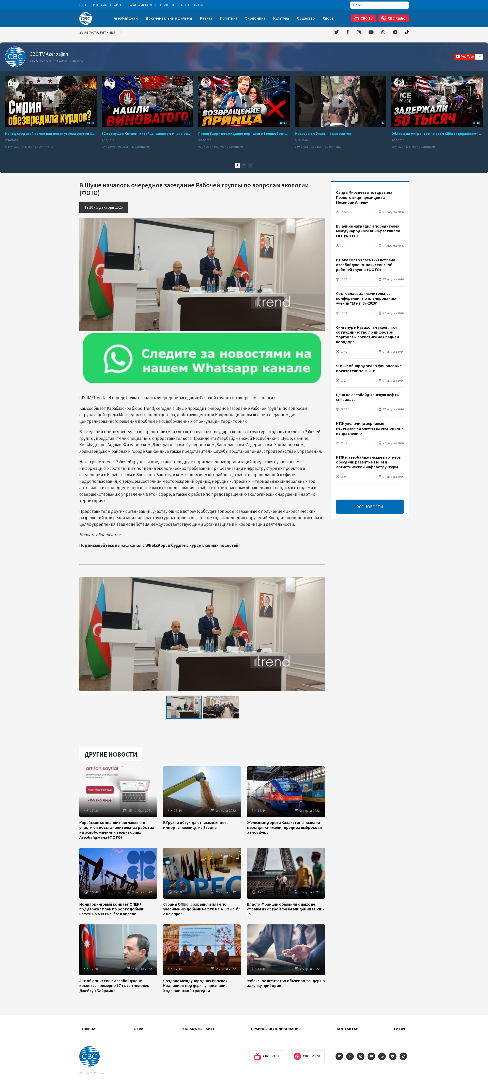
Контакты (180, 5)
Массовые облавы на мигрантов (323, 133)
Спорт (328, 18)
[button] (250, 165)
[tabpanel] (184, 707)
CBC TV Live (271, 1056)
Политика (228, 18)
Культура (281, 18)
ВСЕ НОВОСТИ (370, 506)
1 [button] (237, 165)
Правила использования (147, 5)
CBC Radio (396, 18)
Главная (90, 1028)
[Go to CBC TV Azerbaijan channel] (15, 57)
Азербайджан (126, 18)
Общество (306, 18)
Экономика (255, 18)
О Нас (83, 5)
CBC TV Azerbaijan (48, 54)
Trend (148, 408)
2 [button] (244, 165)
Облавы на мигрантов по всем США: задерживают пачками (437, 133)
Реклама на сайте (107, 5)
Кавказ (206, 18)
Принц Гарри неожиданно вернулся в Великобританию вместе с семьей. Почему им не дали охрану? (244, 133)
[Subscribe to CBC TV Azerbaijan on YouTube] (468, 57)
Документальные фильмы (169, 18)
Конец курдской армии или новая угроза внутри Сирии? (51, 133)
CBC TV (367, 18)
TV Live (199, 5)
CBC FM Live (312, 1056)
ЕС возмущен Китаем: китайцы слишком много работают (147, 133)
